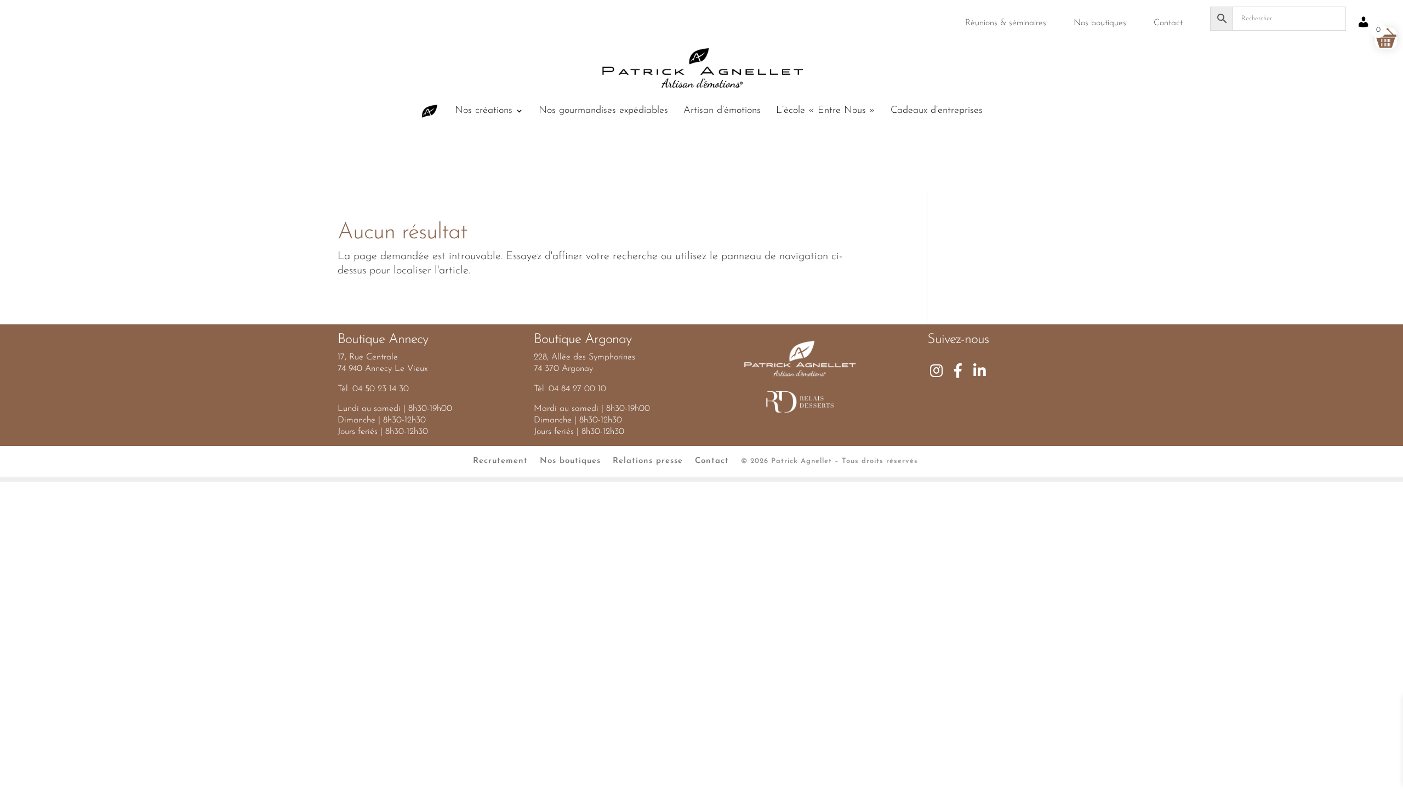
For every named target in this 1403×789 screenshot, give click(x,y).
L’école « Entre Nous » (825, 111)
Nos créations (483, 111)
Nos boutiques (1100, 23)
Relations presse (648, 461)
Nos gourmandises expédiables (603, 111)
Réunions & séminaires (1005, 23)
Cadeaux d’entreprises (937, 111)
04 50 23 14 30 (380, 389)
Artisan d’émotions (722, 111)
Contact (1168, 23)
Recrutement (500, 461)
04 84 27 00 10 (577, 389)
